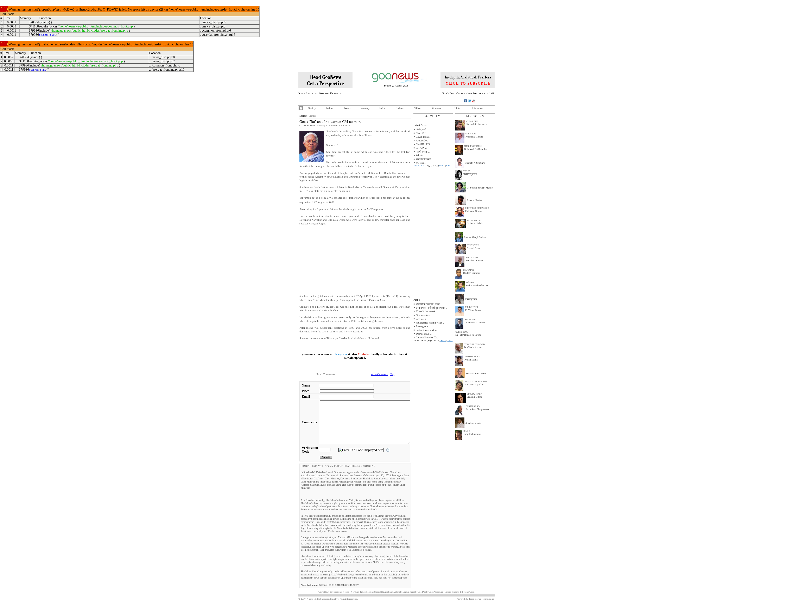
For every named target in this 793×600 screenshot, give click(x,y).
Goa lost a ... (422, 319)
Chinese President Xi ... (427, 337)
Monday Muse (472, 357)
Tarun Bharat (373, 592)
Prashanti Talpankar (474, 384)
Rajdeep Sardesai (471, 272)
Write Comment (379, 374)
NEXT (442, 166)
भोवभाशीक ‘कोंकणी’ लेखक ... (429, 304)
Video (417, 108)
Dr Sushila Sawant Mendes (480, 187)
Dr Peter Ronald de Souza (468, 334)
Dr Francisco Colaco (474, 322)
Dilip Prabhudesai (472, 433)
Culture (400, 108)
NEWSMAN (468, 270)
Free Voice (473, 245)
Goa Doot (422, 592)
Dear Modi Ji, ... (424, 333)
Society (312, 108)
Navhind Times (358, 592)
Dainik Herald (409, 592)
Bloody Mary (474, 394)
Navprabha (386, 592)
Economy (365, 108)
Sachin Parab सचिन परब (477, 285)
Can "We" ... (422, 133)
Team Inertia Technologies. (482, 599)
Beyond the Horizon (475, 381)
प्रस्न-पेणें (466, 171)
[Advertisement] (354, 257)
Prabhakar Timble (474, 136)
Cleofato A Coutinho (475, 162)
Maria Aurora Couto (476, 373)
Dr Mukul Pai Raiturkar (475, 149)
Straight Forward (474, 344)
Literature (477, 108)
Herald (346, 592)
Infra (382, 108)
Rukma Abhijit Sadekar (475, 237)
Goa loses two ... (424, 315)
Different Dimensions (477, 208)
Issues (347, 108)
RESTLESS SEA (473, 406)
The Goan (470, 592)
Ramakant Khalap (474, 260)
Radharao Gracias (473, 210)
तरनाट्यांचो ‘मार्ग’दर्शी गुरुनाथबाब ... (432, 307)
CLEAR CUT (472, 121)
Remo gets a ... (423, 326)
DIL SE (466, 431)
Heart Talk (470, 319)
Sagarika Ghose (474, 396)
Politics (329, 108)
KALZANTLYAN (474, 220)
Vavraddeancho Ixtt (454, 592)
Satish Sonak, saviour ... (428, 330)
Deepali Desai (473, 248)
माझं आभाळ (470, 282)
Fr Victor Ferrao (473, 310)
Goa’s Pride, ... (423, 148)
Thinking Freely (473, 146)
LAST (448, 166)
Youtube (363, 354)
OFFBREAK (470, 134)
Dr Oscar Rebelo (475, 223)
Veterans (436, 108)
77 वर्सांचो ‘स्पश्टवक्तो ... (427, 311)
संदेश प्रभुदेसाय (470, 173)
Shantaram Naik (473, 423)
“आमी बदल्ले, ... (423, 151)
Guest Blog (461, 332)
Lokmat (397, 592)
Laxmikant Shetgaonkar (477, 409)
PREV (422, 166)
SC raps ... (421, 162)
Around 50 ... (422, 140)
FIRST (416, 166)
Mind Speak (471, 307)
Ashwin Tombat (474, 200)
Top (392, 374)
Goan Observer (436, 592)
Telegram (340, 354)
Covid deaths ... (423, 136)
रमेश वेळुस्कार (471, 299)
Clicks (457, 108)
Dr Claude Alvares (473, 347)
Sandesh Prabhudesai (476, 124)
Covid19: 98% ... (424, 144)
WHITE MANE (471, 257)
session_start (47, 34)
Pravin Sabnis (471, 359)
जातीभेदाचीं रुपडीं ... (424, 159)
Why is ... (420, 155)
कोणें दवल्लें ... (422, 129)
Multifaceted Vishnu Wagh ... (430, 322)
